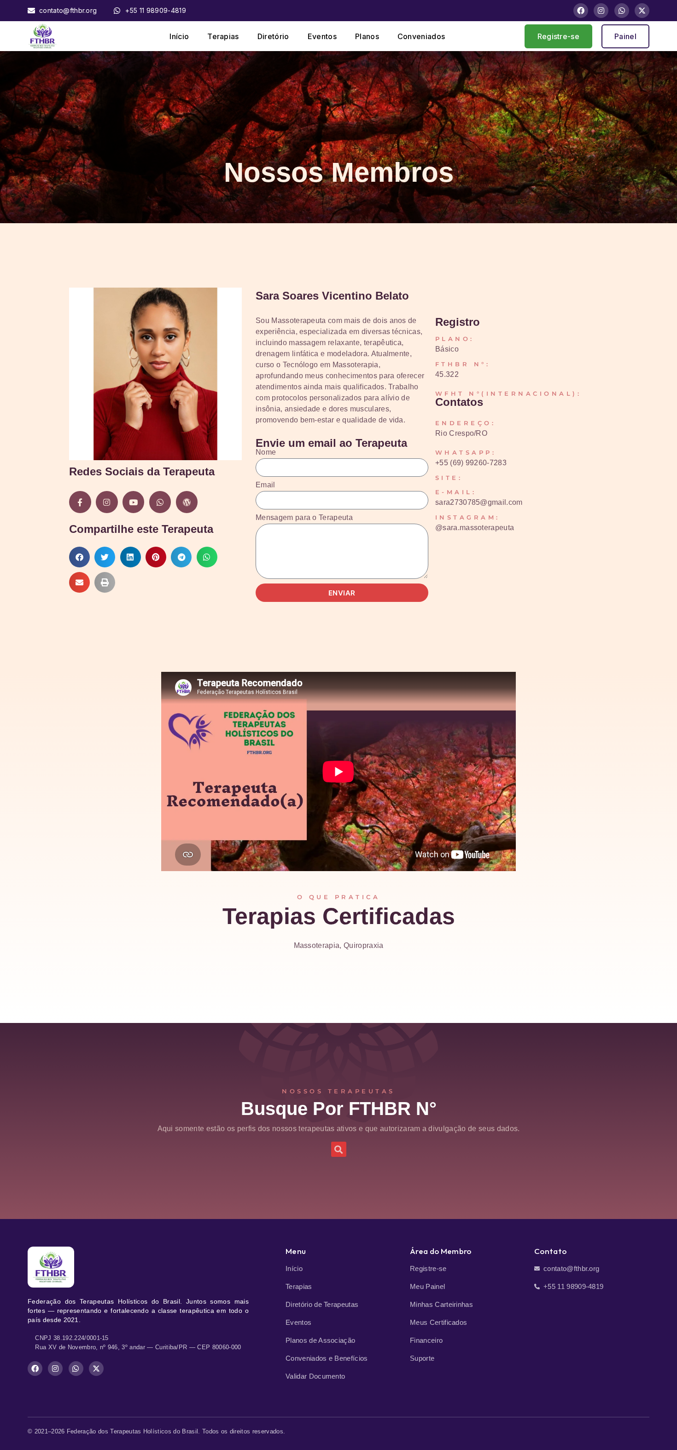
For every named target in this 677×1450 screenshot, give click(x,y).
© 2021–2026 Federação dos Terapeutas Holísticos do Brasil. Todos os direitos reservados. (156, 1431)
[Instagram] (601, 10)
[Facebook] (580, 10)
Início (179, 36)
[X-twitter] (642, 10)
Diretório (273, 36)
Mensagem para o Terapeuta (304, 517)
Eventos (322, 36)
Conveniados (421, 36)
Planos (367, 36)
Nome (266, 452)
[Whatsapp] (621, 10)
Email (265, 485)
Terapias (223, 36)
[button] (79, 557)
